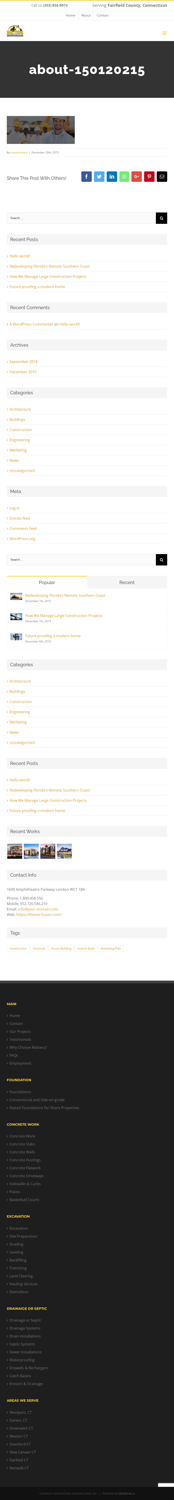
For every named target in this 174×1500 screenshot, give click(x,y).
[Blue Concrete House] (64, 851)
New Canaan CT (23, 1452)
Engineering (20, 439)
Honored (39, 948)
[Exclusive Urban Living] (48, 851)
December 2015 (23, 371)
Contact (16, 1023)
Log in (15, 508)
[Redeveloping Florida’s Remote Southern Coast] (16, 595)
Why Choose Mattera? (28, 1047)
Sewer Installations (26, 1352)
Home (15, 1015)
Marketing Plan (111, 948)
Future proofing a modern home (37, 286)
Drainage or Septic (25, 1320)
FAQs (14, 1055)
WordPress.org (22, 538)
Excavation (19, 1228)
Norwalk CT (19, 1467)
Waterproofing (22, 1359)
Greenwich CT (21, 1428)
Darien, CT (18, 1420)
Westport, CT (21, 1412)
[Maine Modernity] (31, 851)
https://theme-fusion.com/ (39, 914)
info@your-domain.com (38, 909)
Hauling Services (24, 1283)
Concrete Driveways (27, 1175)
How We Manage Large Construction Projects (48, 276)
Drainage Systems (25, 1328)
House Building (61, 948)
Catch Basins (20, 1375)
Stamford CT (20, 1444)
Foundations (20, 1091)
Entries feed (20, 518)
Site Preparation (23, 1236)
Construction (21, 429)
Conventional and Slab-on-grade (37, 1099)
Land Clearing (21, 1275)
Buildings (17, 419)
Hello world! (20, 256)
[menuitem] (70, 15)
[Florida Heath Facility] (14, 851)
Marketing (18, 450)
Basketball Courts (24, 1199)
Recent (127, 582)
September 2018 (24, 361)
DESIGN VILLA (127, 1493)
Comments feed (23, 528)
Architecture (20, 409)
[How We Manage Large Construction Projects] (16, 615)
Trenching (18, 1268)
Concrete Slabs (22, 1144)
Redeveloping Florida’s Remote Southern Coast (50, 266)
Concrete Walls (22, 1152)
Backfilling (18, 1260)
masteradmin (19, 152)
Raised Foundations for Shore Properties (44, 1107)
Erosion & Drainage (26, 1383)
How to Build (86, 948)
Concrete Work (22, 1136)
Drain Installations (25, 1336)
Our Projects (20, 1031)
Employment (20, 1063)
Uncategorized (22, 470)
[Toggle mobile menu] (164, 33)
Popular (47, 582)
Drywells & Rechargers (29, 1367)
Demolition (19, 1291)
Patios (15, 1191)
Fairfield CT (19, 1460)
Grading (16, 1244)
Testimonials (20, 1039)
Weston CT (19, 1436)
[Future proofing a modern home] (16, 636)
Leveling (16, 1252)
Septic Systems (22, 1344)
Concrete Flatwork (25, 1167)
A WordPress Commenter (31, 324)
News (14, 460)
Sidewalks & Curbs (25, 1183)
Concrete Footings (25, 1159)
